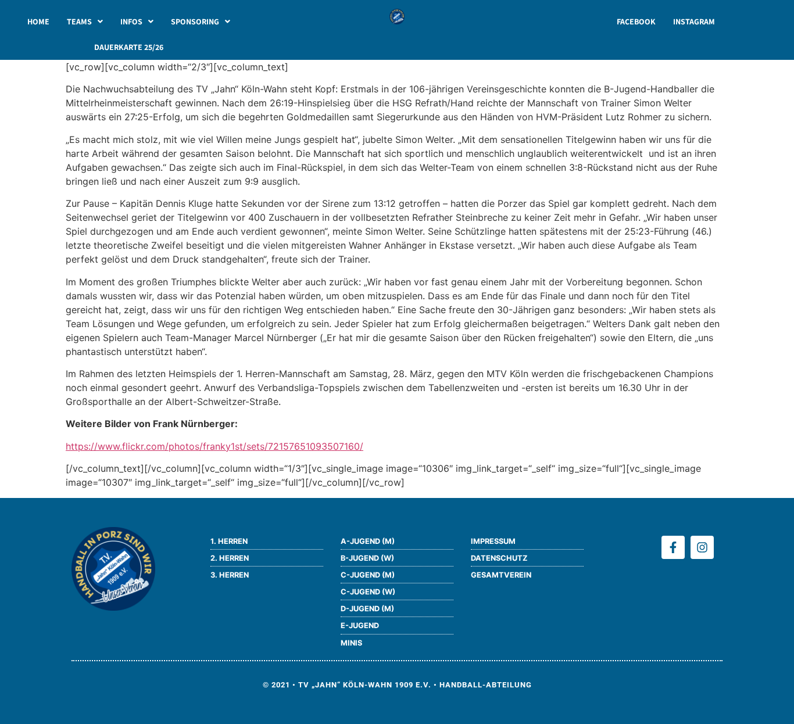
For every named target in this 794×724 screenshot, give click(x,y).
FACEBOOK (636, 21)
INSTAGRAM (694, 21)
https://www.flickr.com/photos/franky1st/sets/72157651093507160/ (214, 446)
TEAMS (79, 21)
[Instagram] (702, 547)
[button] (85, 21)
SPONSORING (195, 21)
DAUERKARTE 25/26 (128, 47)
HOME (38, 21)
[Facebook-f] (673, 547)
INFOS (131, 21)
